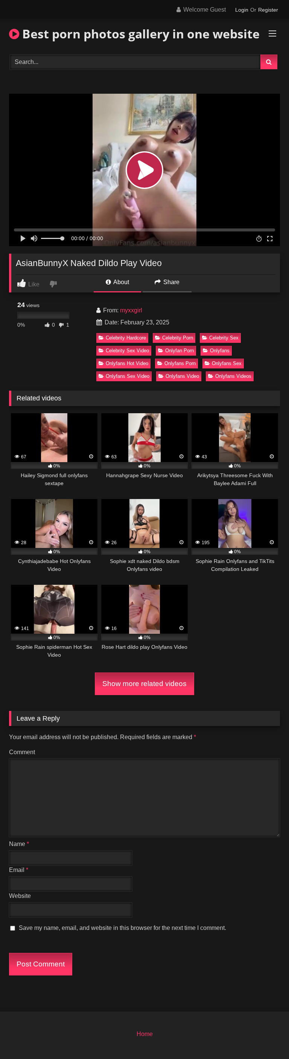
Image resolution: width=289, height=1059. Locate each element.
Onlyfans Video (182, 376)
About (120, 282)
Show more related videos (144, 684)
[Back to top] (265, 1036)
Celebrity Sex (224, 338)
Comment (22, 752)
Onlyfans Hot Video (127, 363)
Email (18, 870)
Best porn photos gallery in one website (139, 34)
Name (19, 844)
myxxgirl (131, 310)
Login (241, 10)
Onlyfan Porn (179, 350)
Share (170, 282)
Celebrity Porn (177, 338)
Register (268, 10)
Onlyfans (220, 350)
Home (145, 1034)
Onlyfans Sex (227, 363)
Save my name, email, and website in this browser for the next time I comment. (122, 928)
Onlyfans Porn (180, 363)
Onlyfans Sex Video (127, 376)
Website (20, 896)
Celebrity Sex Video (127, 350)
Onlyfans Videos (233, 376)
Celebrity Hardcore (126, 338)
